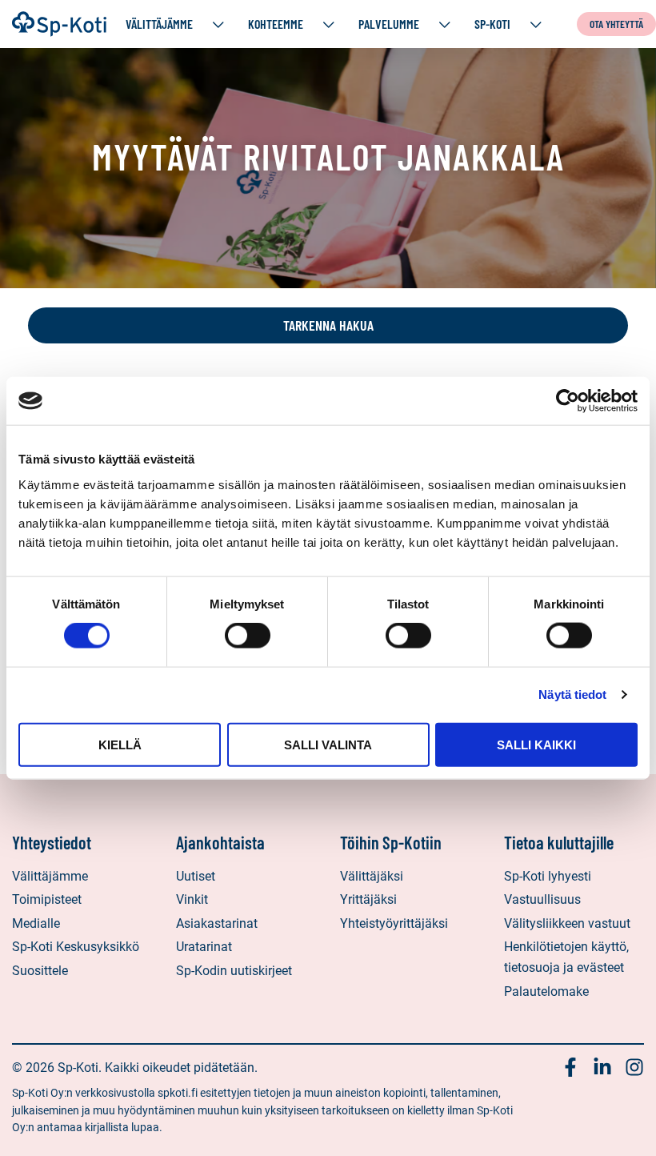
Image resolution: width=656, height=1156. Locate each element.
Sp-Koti (492, 23)
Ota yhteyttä (616, 23)
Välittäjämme (159, 23)
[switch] (247, 635)
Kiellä (120, 744)
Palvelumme (388, 23)
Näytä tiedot (572, 694)
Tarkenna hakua (328, 325)
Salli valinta (328, 744)
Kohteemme (275, 23)
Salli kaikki (536, 744)
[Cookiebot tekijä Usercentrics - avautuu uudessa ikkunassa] (568, 401)
